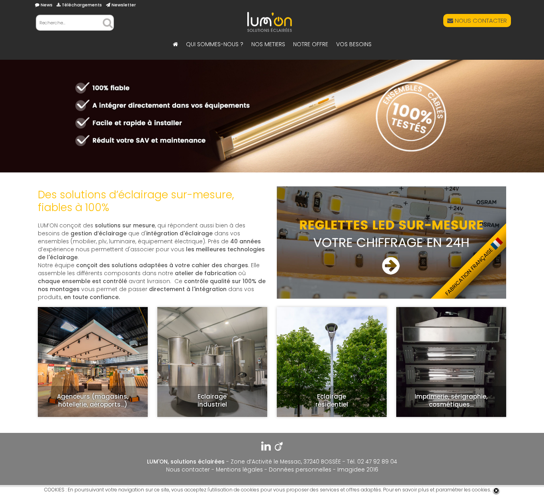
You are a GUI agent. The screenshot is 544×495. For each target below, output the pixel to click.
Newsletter (123, 5)
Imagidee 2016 (357, 469)
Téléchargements (81, 5)
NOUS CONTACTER (480, 20)
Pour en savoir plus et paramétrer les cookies (436, 489)
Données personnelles (300, 469)
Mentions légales (239, 469)
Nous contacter (188, 469)
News (46, 5)
